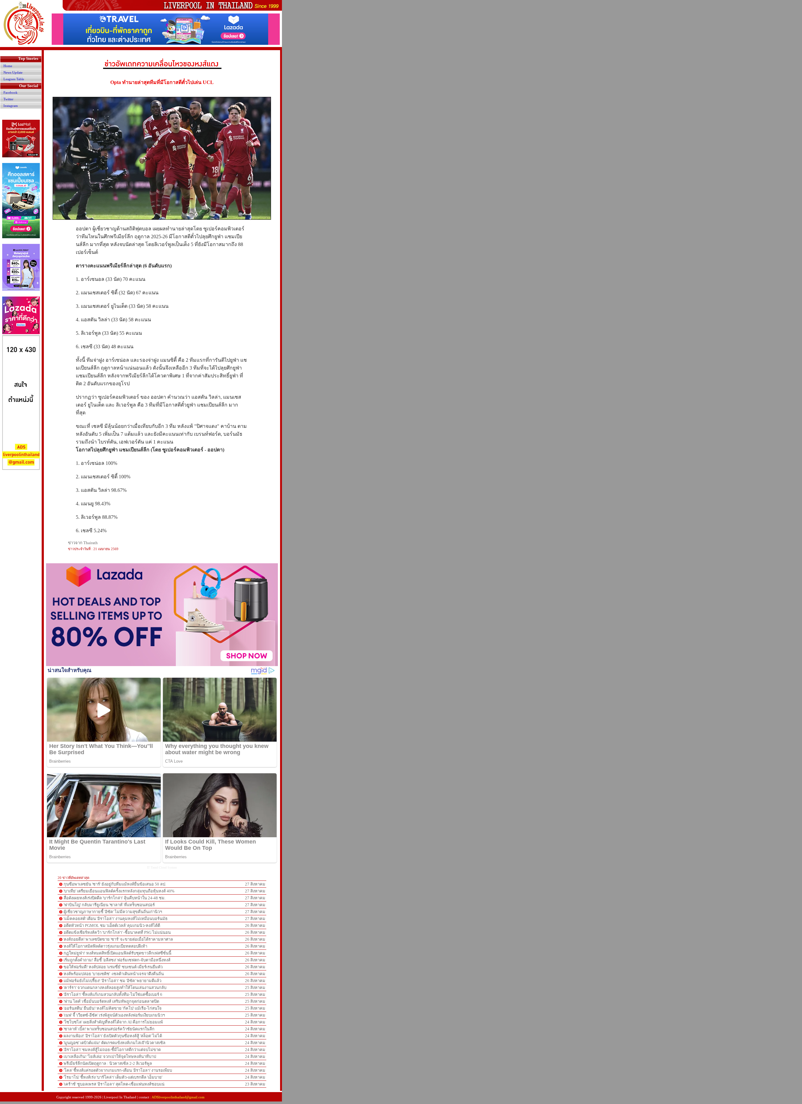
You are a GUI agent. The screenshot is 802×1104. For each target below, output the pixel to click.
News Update (13, 72)
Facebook (10, 92)
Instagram (10, 106)
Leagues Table (13, 79)
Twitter (8, 99)
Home (7, 66)
